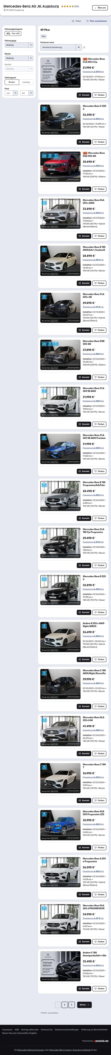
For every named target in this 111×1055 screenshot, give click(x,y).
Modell (8, 64)
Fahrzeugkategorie (13, 29)
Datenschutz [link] (47, 1030)
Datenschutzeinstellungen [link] (67, 1030)
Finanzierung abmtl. (93, 72)
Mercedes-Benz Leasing (60, 1050)
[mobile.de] (102, 1041)
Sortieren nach (47, 42)
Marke (8, 54)
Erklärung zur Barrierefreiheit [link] (94, 1030)
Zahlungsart (10, 77)
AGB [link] (17, 1030)
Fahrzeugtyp (10, 40)
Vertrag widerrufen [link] (30, 1030)
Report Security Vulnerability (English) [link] (19, 1033)
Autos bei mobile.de (82, 1050)
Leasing (26, 82)
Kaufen (12, 82)
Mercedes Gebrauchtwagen (31, 1050)
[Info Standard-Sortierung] (84, 47)
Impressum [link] (7, 1030)
